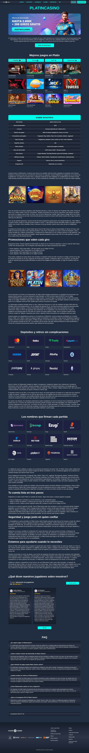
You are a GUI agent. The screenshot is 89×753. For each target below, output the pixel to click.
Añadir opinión (72, 583)
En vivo (34, 60)
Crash (52, 60)
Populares (16, 60)
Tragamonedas (71, 60)
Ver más (44, 627)
